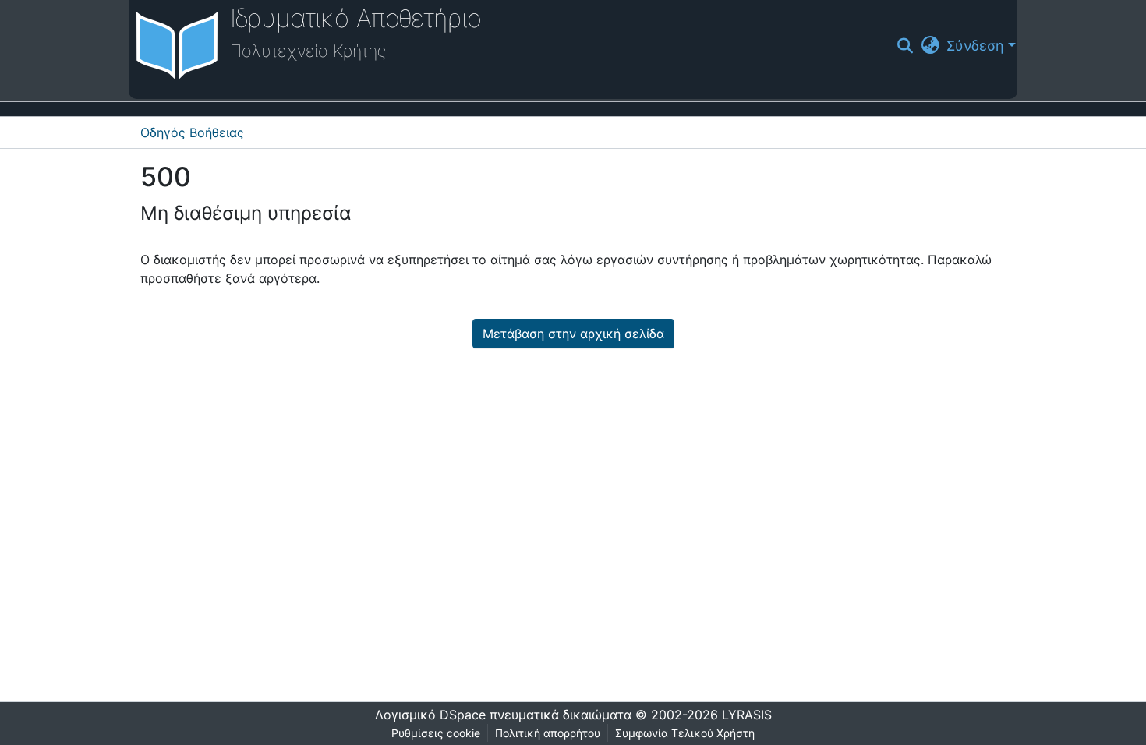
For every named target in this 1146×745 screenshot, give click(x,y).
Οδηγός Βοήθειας (192, 132)
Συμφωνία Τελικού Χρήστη (685, 733)
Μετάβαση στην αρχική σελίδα (573, 333)
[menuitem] (930, 45)
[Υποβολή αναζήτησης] (905, 46)
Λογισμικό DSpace (430, 714)
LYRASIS (747, 714)
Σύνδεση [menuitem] (975, 45)
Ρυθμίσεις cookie (435, 733)
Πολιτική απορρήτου (547, 733)
